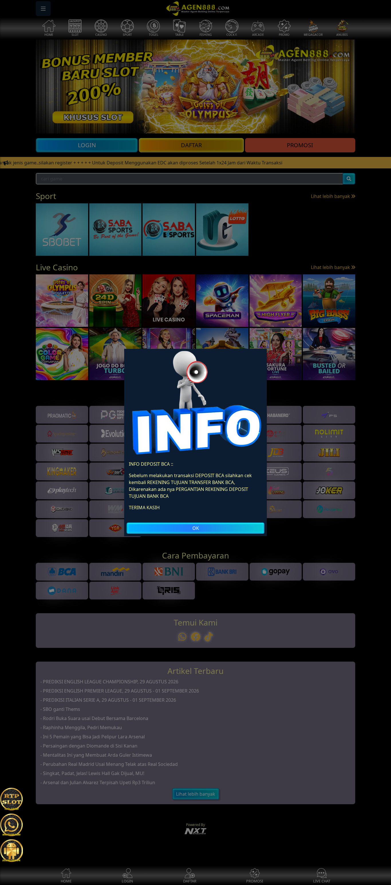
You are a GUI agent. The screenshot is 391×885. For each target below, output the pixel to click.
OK (195, 528)
